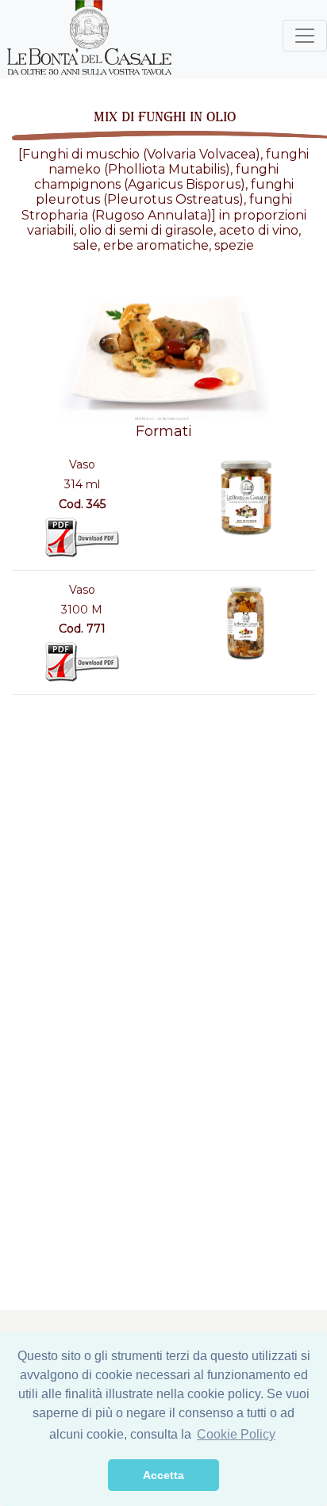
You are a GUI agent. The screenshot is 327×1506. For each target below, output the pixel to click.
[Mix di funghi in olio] (245, 497)
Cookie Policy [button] (236, 1434)
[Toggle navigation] (305, 36)
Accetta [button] (163, 1475)
